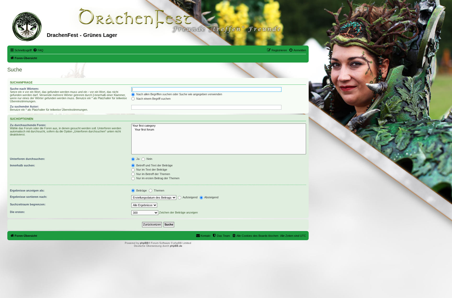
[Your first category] (219, 126)
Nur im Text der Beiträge (151, 169)
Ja (137, 158)
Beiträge (141, 190)
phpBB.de (176, 245)
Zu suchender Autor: (24, 106)
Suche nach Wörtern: (24, 88)
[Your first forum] (219, 130)
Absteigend (211, 197)
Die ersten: (17, 211)
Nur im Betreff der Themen (152, 174)
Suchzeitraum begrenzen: (28, 204)
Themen (158, 190)
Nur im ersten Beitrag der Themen (157, 178)
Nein (149, 158)
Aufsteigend (189, 197)
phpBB (144, 242)
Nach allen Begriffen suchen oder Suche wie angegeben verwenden (178, 94)
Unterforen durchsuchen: (27, 158)
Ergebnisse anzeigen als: (27, 190)
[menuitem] (38, 50)
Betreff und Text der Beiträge (154, 165)
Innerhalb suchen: (22, 165)
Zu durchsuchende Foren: (28, 125)
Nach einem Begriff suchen (153, 98)
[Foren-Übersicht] (28, 26)
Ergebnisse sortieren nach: (28, 196)
